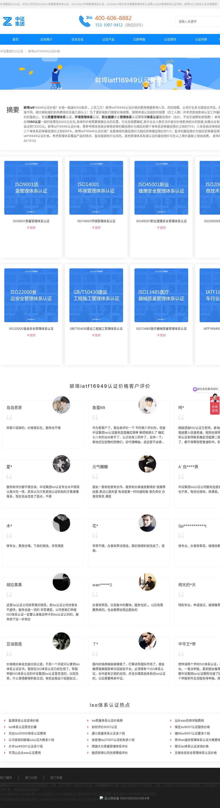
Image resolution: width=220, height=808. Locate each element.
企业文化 (77, 39)
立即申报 (139, 39)
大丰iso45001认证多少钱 (26, 746)
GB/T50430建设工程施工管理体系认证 (96, 328)
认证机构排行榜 (85, 794)
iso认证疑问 (64, 794)
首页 (15, 39)
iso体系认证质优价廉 (23, 727)
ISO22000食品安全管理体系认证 (31, 328)
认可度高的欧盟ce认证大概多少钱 (31, 740)
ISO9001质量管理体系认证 (31, 221)
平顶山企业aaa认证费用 (25, 752)
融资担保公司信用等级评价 (110, 752)
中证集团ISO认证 (11, 51)
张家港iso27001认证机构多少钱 (113, 740)
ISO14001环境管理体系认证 (96, 221)
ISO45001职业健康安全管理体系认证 (161, 221)
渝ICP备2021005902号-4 (82, 799)
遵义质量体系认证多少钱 (108, 733)
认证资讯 (170, 39)
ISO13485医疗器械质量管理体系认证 (161, 328)
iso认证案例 (8, 794)
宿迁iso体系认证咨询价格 (192, 746)
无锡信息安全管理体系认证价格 (196, 752)
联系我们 (119, 794)
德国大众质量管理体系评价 (110, 746)
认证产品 (108, 39)
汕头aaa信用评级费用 (189, 720)
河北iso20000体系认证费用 (27, 733)
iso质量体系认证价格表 (107, 720)
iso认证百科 (45, 794)
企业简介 (46, 39)
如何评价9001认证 (104, 727)
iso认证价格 (27, 794)
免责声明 (134, 794)
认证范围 (105, 794)
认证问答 (201, 39)
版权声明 (149, 794)
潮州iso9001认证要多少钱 (192, 733)
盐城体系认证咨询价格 (24, 720)
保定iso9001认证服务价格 (192, 727)
